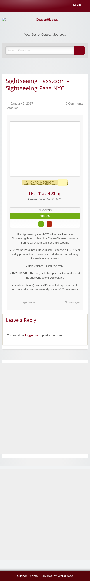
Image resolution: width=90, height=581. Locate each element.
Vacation (13, 108)
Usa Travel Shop (45, 193)
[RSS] (86, 5)
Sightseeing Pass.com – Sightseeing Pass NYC (37, 84)
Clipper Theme (27, 575)
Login (76, 4)
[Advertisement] (45, 408)
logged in (31, 335)
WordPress (65, 575)
